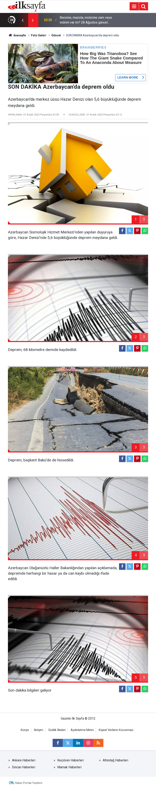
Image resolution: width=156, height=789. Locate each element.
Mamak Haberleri (69, 767)
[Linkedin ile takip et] (78, 743)
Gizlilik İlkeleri (57, 730)
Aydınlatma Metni (82, 730)
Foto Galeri (38, 35)
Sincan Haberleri (23, 767)
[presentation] (22, 20)
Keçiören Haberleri (70, 760)
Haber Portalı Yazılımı (28, 783)
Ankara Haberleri (23, 760)
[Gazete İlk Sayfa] (27, 6)
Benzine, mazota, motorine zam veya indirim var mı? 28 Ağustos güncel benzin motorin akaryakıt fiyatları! (86, 20)
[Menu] (134, 6)
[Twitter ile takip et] (68, 743)
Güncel (56, 35)
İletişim (38, 730)
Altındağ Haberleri (115, 760)
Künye (25, 730)
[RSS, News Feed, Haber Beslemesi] (98, 743)
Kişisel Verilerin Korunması (116, 730)
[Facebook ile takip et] (58, 743)
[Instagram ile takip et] (88, 743)
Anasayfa (19, 35)
